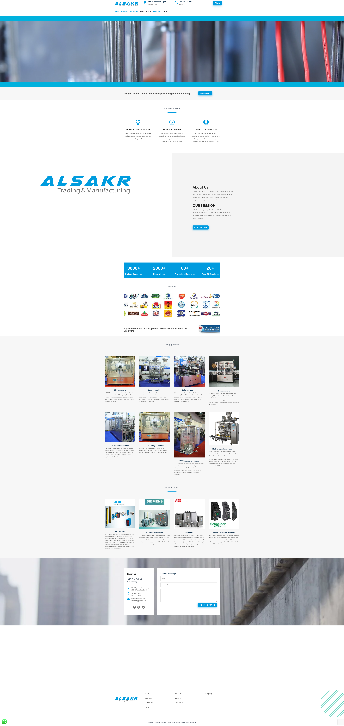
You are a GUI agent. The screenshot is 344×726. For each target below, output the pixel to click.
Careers (178, 698)
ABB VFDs (189, 533)
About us (178, 694)
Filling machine (120, 390)
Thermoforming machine (120, 446)
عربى (165, 11)
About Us (156, 11)
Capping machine (154, 390)
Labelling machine (189, 390)
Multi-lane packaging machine (223, 449)
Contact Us (200, 227)
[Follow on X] (138, 607)
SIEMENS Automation (154, 533)
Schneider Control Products (224, 533)
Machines (124, 11)
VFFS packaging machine (189, 461)
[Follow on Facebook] (134, 607)
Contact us (179, 702)
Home (117, 11)
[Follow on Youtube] (143, 607)
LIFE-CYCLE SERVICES (206, 129)
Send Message (207, 605)
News (142, 11)
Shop (147, 11)
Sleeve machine (224, 391)
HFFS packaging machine (154, 446)
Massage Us (205, 93)
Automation (134, 11)
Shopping (208, 694)
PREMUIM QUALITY (172, 129)
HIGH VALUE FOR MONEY (138, 129)
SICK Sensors (120, 531)
